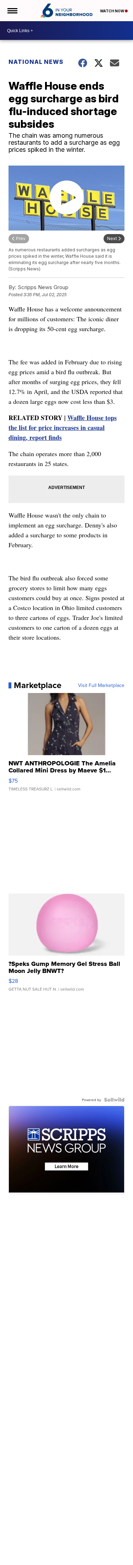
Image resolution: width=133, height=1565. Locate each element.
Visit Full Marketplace (101, 685)
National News (36, 61)
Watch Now (112, 11)
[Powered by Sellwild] (114, 1099)
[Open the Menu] (11, 10)
